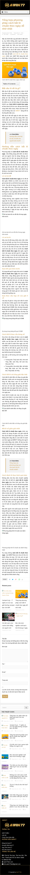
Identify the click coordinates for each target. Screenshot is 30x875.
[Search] (26, 707)
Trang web (5, 680)
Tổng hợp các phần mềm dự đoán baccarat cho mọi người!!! (18, 717)
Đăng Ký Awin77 (7, 843)
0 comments (13, 34)
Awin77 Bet (19, 872)
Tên (3, 664)
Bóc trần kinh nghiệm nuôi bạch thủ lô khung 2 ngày (21, 625)
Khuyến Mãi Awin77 (8, 845)
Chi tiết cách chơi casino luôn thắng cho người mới (7, 625)
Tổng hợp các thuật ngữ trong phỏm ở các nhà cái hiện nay (19, 806)
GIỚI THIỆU (5, 833)
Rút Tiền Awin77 (7, 849)
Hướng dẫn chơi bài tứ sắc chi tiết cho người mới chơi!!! (16, 139)
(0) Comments (20, 721)
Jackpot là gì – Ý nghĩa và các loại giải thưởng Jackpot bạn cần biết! (18, 726)
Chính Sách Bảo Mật (8, 837)
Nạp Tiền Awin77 (7, 847)
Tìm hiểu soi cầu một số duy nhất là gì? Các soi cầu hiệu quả (18, 766)
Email (4, 672)
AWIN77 (17, 110)
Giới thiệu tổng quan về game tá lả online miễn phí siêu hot (19, 795)
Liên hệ (4, 835)
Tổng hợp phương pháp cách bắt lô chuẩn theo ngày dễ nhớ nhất (19, 736)
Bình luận (4, 646)
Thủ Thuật (6, 34)
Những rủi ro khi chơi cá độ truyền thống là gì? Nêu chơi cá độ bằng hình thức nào (18, 776)
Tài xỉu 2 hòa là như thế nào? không (19, 785)
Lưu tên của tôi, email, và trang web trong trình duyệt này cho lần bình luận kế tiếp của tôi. (14, 691)
